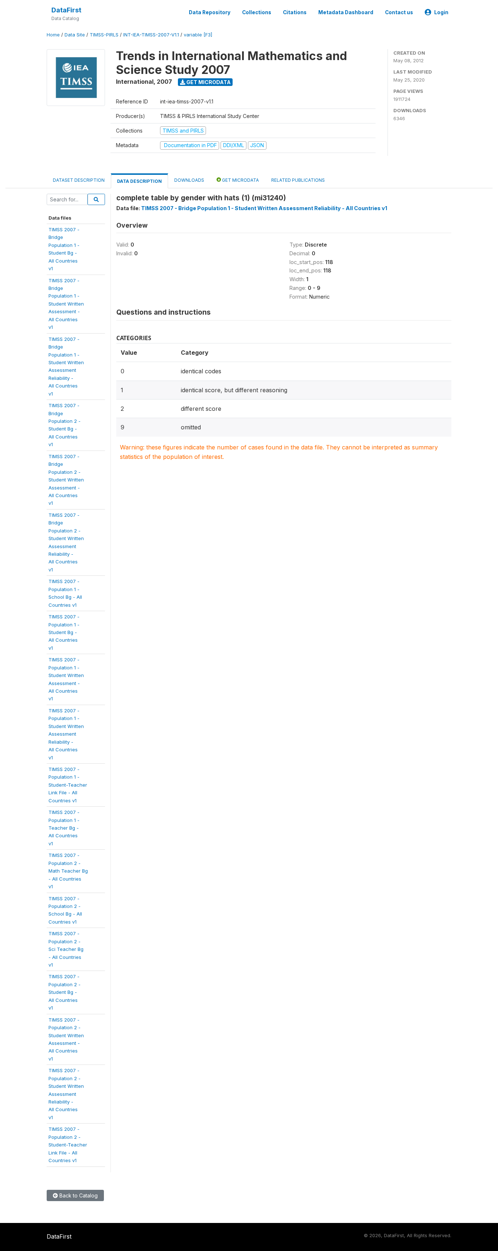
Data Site (75, 35)
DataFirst (66, 10)
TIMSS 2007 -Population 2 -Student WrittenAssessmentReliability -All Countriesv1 (66, 1093)
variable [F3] (198, 35)
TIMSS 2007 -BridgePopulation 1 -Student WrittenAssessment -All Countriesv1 (66, 304)
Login (441, 12)
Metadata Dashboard (345, 12)
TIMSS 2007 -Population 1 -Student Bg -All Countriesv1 (63, 632)
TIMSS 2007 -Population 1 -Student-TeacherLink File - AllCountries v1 (67, 784)
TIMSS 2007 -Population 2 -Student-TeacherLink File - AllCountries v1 (67, 1144)
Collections (256, 12)
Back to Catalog (78, 1195)
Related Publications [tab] (298, 180)
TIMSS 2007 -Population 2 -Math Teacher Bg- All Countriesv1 (68, 870)
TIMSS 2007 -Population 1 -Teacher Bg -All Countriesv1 (63, 827)
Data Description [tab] (139, 181)
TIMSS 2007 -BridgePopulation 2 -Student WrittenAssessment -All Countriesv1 (66, 479)
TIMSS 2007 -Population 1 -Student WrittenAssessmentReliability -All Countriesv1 (66, 734)
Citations (295, 12)
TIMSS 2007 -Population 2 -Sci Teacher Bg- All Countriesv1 (65, 949)
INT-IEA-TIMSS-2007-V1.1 (151, 35)
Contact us (399, 12)
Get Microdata (208, 82)
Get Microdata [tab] (240, 180)
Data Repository (209, 12)
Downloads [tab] (189, 180)
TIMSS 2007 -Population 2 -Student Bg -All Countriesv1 (64, 992)
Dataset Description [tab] (79, 180)
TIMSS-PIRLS (104, 35)
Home (53, 35)
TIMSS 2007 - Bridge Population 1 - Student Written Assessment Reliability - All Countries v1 (264, 208)
